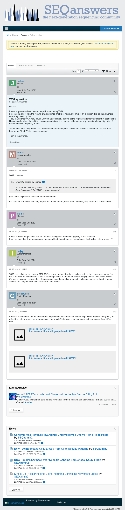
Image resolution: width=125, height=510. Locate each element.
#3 (114, 232)
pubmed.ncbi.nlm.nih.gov (41, 329)
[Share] (115, 91)
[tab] (11, 65)
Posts (11, 65)
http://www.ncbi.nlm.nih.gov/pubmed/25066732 (52, 358)
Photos (41, 65)
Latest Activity (25, 65)
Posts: (20, 92)
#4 (114, 269)
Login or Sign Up (110, 28)
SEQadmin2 (25, 397)
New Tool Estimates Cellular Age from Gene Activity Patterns (51, 448)
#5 (114, 312)
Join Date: (22, 90)
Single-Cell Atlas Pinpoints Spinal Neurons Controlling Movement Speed (56, 473)
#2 (114, 170)
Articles (28, 402)
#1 (114, 99)
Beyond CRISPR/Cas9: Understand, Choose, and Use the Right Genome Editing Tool (56, 394)
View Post (43, 182)
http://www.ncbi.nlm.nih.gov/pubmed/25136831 (52, 331)
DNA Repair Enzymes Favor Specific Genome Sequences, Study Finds (57, 460)
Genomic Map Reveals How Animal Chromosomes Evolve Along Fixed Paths (61, 434)
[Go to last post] (42, 443)
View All (16, 410)
